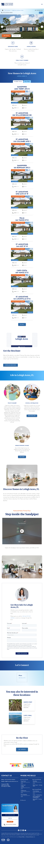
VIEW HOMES (22, 456)
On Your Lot (23, 800)
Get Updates (22, 749)
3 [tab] (23, 37)
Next (42, 27)
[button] (40, 567)
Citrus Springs (36, 791)
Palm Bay (35, 781)
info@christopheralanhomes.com (11, 781)
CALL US (10, 821)
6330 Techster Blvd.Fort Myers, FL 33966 (5, 786)
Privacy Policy (22, 836)
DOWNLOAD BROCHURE (10, 365)
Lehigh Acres (23, 790)
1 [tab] (20, 37)
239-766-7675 (22, 678)
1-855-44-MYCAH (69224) (7, 12)
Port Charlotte (24, 794)
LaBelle (22, 786)
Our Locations (7, 10)
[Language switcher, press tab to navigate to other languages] (41, 13)
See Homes (6, 35)
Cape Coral (23, 781)
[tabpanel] (22, 27)
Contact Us (16, 35)
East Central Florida (36, 779)
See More (22, 324)
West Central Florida (36, 789)
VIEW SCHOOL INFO (32, 415)
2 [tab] (22, 37)
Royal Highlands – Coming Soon (37, 797)
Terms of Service (29, 836)
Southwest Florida (24, 779)
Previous (2, 27)
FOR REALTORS (39, 10)
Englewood (23, 785)
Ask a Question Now (10, 815)
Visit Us (10, 818)
